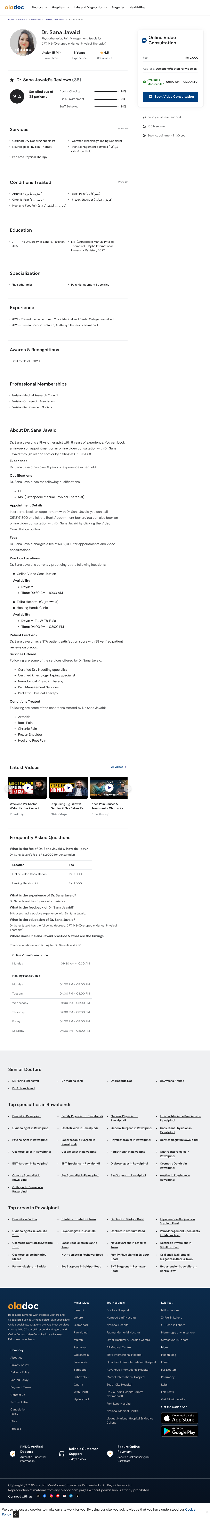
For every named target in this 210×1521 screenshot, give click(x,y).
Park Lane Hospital (119, 1403)
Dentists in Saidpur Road (127, 1219)
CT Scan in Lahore (173, 1325)
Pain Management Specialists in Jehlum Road (180, 1233)
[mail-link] (64, 1496)
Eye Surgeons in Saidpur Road (81, 1266)
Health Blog (168, 1355)
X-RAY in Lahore (171, 1317)
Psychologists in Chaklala (79, 1231)
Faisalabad (81, 1362)
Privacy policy (19, 1365)
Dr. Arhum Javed (23, 1088)
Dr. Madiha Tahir (72, 1081)
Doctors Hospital (118, 1310)
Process (15, 1428)
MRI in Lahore (170, 1310)
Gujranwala (81, 1355)
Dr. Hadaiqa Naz (121, 1081)
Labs (164, 1384)
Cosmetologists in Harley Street (29, 1257)
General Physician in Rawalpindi (124, 1118)
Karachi (79, 1310)
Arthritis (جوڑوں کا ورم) (27, 194)
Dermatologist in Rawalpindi (179, 1140)
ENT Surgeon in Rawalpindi (30, 1163)
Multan (78, 1340)
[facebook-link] (44, 1496)
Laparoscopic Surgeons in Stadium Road (177, 1221)
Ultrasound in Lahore (174, 1340)
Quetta (78, 1384)
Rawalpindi (36, 19)
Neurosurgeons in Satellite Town (128, 1245)
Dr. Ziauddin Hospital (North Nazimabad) (125, 1394)
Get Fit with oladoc (173, 1399)
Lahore (78, 1317)
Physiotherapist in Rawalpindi (131, 1140)
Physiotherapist (55, 19)
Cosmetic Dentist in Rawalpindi (173, 1166)
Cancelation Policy (18, 1411)
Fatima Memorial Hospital (123, 1332)
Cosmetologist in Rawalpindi (31, 1151)
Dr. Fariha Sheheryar (25, 1081)
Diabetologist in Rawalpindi (129, 1163)
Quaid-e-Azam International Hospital (131, 1362)
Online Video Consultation (162, 40)
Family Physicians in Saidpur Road (130, 1257)
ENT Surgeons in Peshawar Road (128, 1269)
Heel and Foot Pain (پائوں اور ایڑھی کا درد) (39, 205)
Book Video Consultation (174, 96)
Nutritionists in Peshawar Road (82, 1254)
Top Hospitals (116, 1302)
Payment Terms (20, 1387)
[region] (68, 797)
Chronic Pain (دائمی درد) (27, 199)
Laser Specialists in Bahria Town (79, 1245)
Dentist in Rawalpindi (26, 1116)
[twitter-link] (38, 1496)
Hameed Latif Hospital (121, 1317)
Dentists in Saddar (24, 1219)
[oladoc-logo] (14, 7)
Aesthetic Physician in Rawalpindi (175, 1177)
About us (16, 1357)
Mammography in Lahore (178, 1332)
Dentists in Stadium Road (128, 1231)
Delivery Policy (20, 1372)
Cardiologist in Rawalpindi (79, 1151)
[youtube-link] (58, 1496)
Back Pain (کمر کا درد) (86, 194)
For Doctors (169, 1369)
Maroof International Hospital (126, 1377)
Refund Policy (19, 1380)
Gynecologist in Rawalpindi (30, 1128)
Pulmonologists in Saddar (29, 1266)
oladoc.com (69, 1490)
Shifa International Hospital (124, 1355)
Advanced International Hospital (128, 1369)
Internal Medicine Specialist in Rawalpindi (180, 1118)
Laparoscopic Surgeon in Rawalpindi (78, 1142)
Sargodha (80, 1369)
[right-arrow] (127, 788)
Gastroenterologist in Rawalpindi (174, 1154)
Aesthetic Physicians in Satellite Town (175, 1245)
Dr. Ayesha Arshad (172, 1081)
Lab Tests (167, 1392)
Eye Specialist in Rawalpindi (80, 1175)
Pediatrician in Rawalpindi (128, 1151)
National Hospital (118, 1325)
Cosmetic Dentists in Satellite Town (32, 1245)
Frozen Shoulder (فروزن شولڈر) (92, 199)
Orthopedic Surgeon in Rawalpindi (27, 1189)
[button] (170, 82)
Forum (165, 1362)
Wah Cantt (81, 1392)
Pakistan (22, 19)
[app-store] (179, 1418)
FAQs (13, 1421)
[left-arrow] (8, 788)
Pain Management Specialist (90, 284)
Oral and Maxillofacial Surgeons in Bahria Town (176, 1257)
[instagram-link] (51, 1496)
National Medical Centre (123, 1411)
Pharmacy (168, 1377)
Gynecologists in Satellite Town (29, 1233)
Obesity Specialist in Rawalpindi (26, 1177)
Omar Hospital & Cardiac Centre (128, 1340)
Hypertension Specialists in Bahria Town (178, 1269)
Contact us (17, 1395)
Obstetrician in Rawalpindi (80, 1128)
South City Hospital (119, 1384)
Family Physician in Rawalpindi (82, 1116)
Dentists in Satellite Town (79, 1219)
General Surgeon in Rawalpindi (131, 1128)
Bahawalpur (81, 1377)
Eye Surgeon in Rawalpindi (128, 1175)
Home (11, 19)
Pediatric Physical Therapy (29, 157)
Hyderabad (81, 1399)
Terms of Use (19, 1402)
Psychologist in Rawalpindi (30, 1140)
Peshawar (80, 1347)
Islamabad (81, 1325)
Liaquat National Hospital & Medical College (130, 1420)
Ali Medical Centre (119, 1347)
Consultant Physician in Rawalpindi (176, 1130)
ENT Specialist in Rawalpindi (81, 1163)
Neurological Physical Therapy (32, 147)
